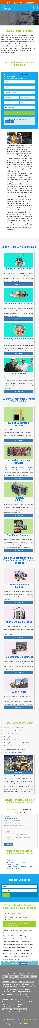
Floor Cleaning (6, 994)
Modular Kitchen (28, 1001)
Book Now (9, 122)
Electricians (27, 984)
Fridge (21, 974)
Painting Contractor (19, 999)
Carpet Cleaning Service (20, 1009)
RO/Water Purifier (14, 976)
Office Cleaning (16, 991)
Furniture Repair (31, 986)
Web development (7, 1009)
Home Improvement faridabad (13, 752)
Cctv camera (30, 981)
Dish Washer (13, 981)
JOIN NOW (23, 964)
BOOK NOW (19, 284)
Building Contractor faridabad (12, 737)
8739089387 (24, 75)
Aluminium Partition (7, 999)
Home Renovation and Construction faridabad (17, 734)
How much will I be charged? (14, 913)
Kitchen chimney (6, 996)
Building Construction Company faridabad (16, 743)
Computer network (17, 1004)
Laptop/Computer (28, 974)
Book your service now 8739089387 (19, 3)
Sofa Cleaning (14, 989)
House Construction (7, 1001)
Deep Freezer (22, 981)
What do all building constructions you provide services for (17, 924)
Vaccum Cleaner (24, 976)
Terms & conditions (24, 1012)
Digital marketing (22, 1007)
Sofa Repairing (22, 986)
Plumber (33, 984)
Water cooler (5, 984)
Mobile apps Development (9, 1007)
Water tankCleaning (24, 989)
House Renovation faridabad (12, 730)
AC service (5, 974)
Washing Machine (13, 974)
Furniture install (12, 986)
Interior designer (6, 1004)
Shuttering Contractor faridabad (13, 746)
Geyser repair (5, 979)
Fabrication (23, 996)
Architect (29, 996)
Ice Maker (18, 979)
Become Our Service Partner (10, 1012)
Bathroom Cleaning (26, 991)
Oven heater (33, 976)
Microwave (5, 976)
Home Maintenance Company (28, 1019)
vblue (7, 8)
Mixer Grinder (26, 979)
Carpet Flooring (18, 1001)
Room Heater (5, 981)
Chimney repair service (16, 984)
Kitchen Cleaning (6, 991)
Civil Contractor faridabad (11, 740)
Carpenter (4, 986)
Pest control (25, 994)
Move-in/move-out (16, 994)
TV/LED (12, 979)
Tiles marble (15, 996)
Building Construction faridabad (13, 727)
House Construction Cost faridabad (14, 749)
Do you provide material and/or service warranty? (17, 918)
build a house (5, 989)
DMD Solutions (28, 1024)
